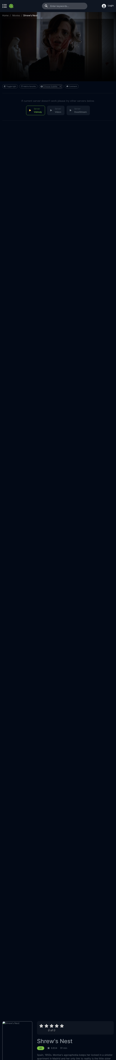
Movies (16, 15)
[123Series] (11, 6)
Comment (73, 86)
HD (40, 1048)
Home (5, 15)
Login (111, 5)
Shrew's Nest (54, 1041)
